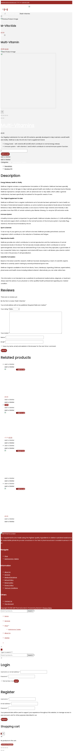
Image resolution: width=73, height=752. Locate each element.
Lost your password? (7, 685)
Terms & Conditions (11, 588)
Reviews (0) (8, 169)
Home (3, 14)
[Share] (3, 115)
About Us (7, 572)
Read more (21, 451)
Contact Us (8, 601)
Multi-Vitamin (9, 434)
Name (3, 337)
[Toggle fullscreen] (5, 115)
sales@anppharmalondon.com (8, 2)
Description (8, 166)
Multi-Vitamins (17, 125)
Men (10, 162)
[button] (5, 157)
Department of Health (38, 224)
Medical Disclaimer (11, 577)
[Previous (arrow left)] (1, 750)
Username (5, 699)
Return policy (9, 583)
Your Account (9, 604)
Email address (6, 704)
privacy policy (41, 715)
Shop (6, 556)
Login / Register (10, 643)
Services (7, 575)
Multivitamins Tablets (12, 14)
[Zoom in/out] (7, 115)
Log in (16, 681)
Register (4, 719)
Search (30, 611)
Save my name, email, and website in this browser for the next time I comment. (29, 346)
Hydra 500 (8, 475)
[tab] (38, 166)
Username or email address (10, 672)
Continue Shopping (7, 745)
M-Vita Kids (8, 393)
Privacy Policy (9, 585)
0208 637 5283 (25, 2)
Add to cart (5, 154)
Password (4, 676)
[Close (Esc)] (1, 115)
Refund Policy (9, 580)
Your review (5, 333)
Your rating (5, 309)
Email (3, 342)
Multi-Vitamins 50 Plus (12, 513)
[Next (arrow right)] (3, 750)
